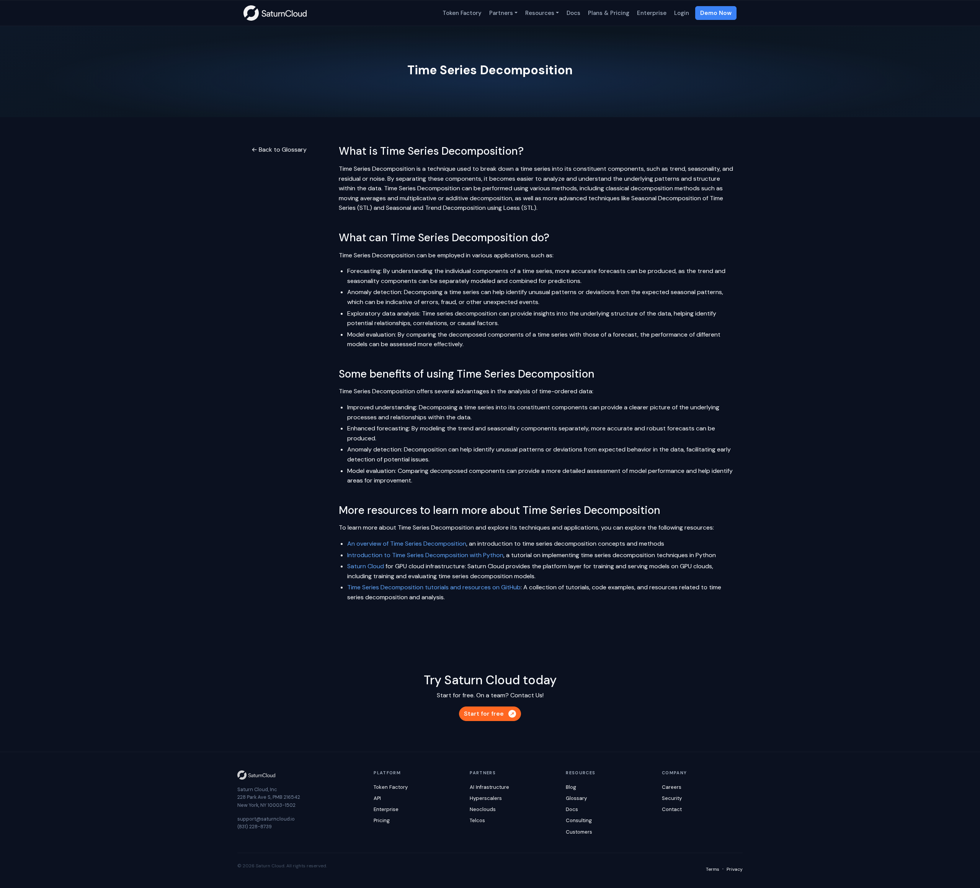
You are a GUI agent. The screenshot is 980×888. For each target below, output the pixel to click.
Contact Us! (527, 695)
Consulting (579, 820)
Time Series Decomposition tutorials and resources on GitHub (434, 587)
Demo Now (716, 13)
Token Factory (462, 13)
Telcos (477, 820)
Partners (501, 13)
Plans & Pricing (608, 13)
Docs (573, 13)
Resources (539, 13)
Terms (712, 869)
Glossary (576, 798)
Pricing (382, 820)
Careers (671, 787)
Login (681, 13)
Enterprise (651, 13)
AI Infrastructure (489, 787)
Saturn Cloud (365, 566)
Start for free (484, 714)
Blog (571, 787)
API (377, 798)
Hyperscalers (486, 798)
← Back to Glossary (279, 150)
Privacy (735, 869)
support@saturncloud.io (266, 819)
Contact (672, 809)
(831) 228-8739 (254, 826)
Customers (579, 832)
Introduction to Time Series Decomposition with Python (425, 555)
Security (672, 798)
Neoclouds (483, 809)
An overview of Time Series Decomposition (406, 544)
